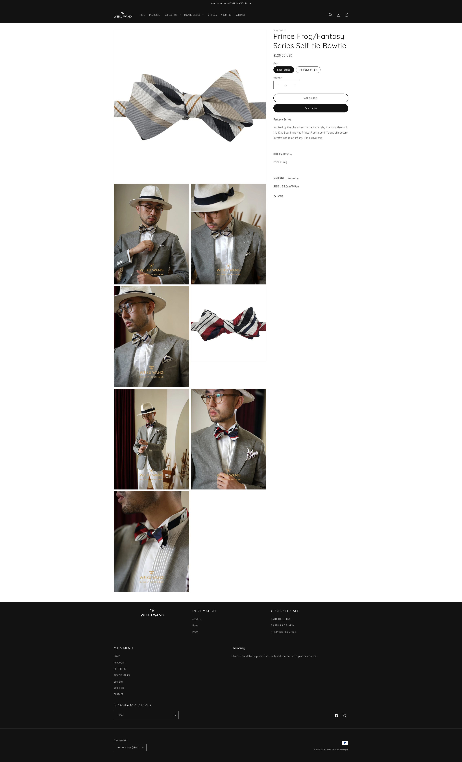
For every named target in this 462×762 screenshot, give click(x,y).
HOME (117, 656)
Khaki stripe (283, 69)
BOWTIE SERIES (122, 675)
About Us (197, 619)
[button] (172, 15)
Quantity (277, 77)
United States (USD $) (128, 747)
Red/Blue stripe (308, 69)
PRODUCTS (119, 662)
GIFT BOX (118, 681)
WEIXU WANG (326, 749)
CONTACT (118, 694)
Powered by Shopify (340, 749)
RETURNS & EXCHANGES (283, 631)
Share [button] (280, 195)
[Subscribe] (174, 715)
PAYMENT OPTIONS (281, 619)
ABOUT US (119, 688)
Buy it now (311, 108)
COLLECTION (120, 669)
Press (195, 631)
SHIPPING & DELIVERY (282, 625)
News (195, 625)
